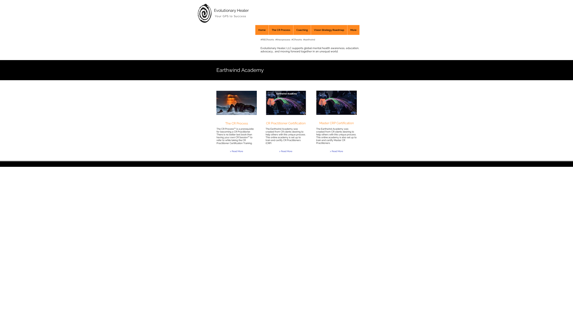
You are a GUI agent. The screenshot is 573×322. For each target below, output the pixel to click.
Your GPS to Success (230, 16)
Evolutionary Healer (231, 10)
